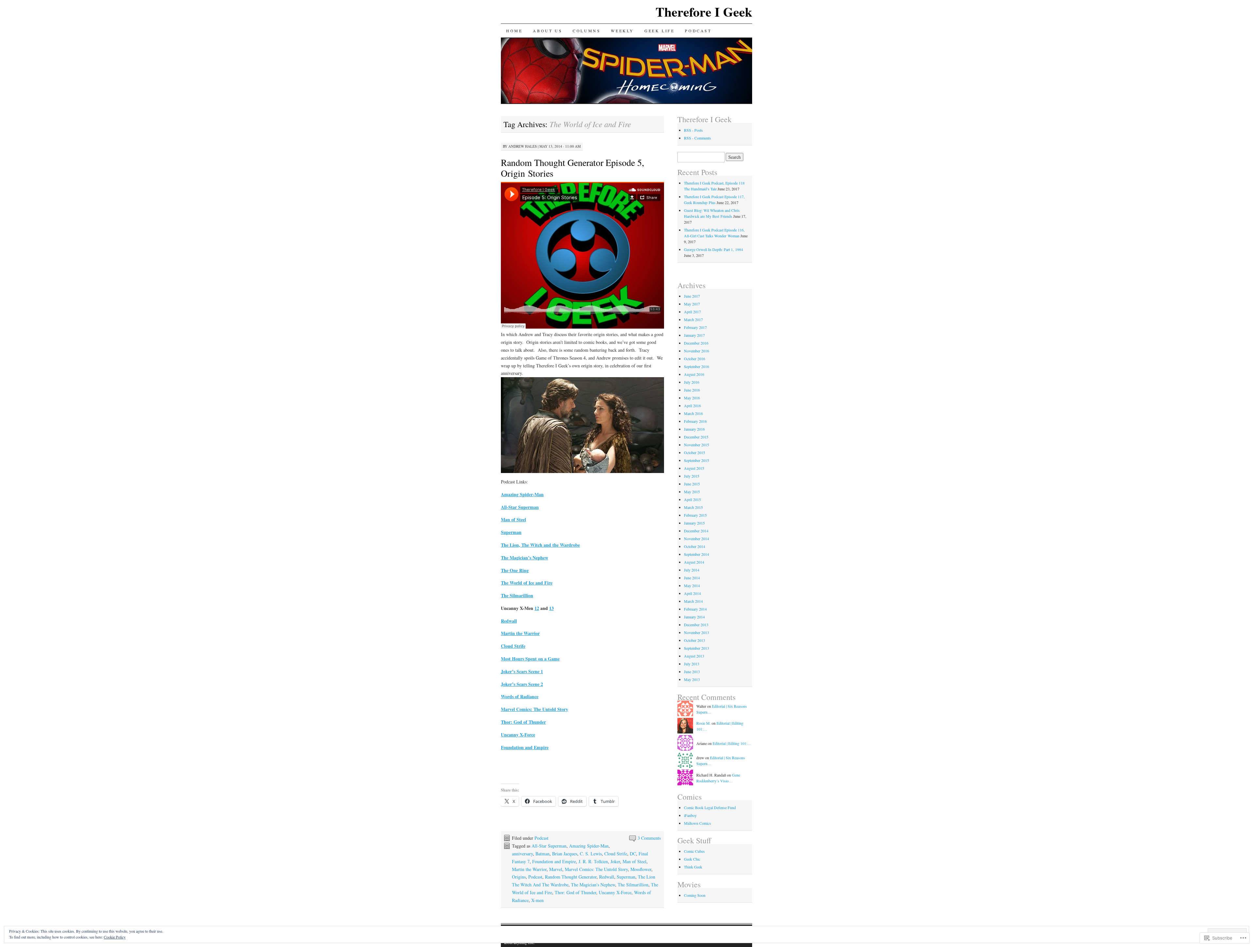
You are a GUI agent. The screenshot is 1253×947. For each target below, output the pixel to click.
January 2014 (694, 616)
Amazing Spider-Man (522, 494)
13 (551, 608)
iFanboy (690, 815)
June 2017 (692, 296)
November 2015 (696, 444)
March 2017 (693, 319)
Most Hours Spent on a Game (530, 658)
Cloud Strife (615, 854)
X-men (537, 900)
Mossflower (640, 869)
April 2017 (692, 311)
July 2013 (691, 663)
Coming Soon (694, 895)
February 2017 (695, 327)
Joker (615, 861)
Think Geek (693, 866)
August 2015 (694, 468)
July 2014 (691, 569)
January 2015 (694, 522)
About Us (547, 30)
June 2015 (692, 483)
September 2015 (696, 460)
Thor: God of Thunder (575, 892)
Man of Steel (513, 519)
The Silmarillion (633, 884)
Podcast (698, 30)
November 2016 (696, 350)
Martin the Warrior (529, 869)
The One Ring (515, 570)
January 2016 (694, 429)
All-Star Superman (549, 846)
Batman (542, 854)
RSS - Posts (693, 130)
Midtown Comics (697, 823)
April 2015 (692, 499)
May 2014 (692, 585)
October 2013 (694, 640)
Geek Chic (692, 859)
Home (514, 30)
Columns (586, 30)
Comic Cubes (694, 851)
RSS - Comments (697, 138)
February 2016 (695, 421)
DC (633, 854)
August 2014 (694, 562)
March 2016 (693, 413)
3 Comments (649, 838)
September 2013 (696, 648)
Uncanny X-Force (615, 892)
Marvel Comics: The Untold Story (596, 869)
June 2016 (692, 389)
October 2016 (694, 358)
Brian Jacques (564, 854)
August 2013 (694, 655)
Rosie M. (703, 723)
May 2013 (692, 679)
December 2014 (696, 530)
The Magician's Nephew (593, 884)
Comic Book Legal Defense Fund (710, 807)
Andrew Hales (522, 146)
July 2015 (691, 476)
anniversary (522, 854)
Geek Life (659, 30)
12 (536, 608)
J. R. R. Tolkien (593, 861)
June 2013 (692, 671)
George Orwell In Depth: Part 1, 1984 (713, 249)
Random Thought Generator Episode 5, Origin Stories (572, 167)
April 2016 (692, 405)
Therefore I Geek (704, 11)
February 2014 (695, 609)
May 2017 (692, 303)
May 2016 (692, 397)
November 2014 (696, 538)
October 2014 (694, 546)
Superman (511, 532)
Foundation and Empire (554, 861)
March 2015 (693, 507)
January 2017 (694, 335)
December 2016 (696, 343)
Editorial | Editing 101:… (732, 743)
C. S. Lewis (591, 854)
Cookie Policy (115, 937)
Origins (519, 877)
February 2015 (695, 515)
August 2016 (694, 374)
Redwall (606, 877)
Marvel (555, 869)
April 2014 (692, 593)
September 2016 (696, 366)
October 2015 (694, 452)
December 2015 (696, 436)
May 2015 (692, 491)
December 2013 (696, 624)
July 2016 (691, 382)
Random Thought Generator (570, 877)
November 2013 (696, 632)
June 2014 (692, 577)
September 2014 (696, 554)
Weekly (622, 30)
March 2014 (693, 601)
